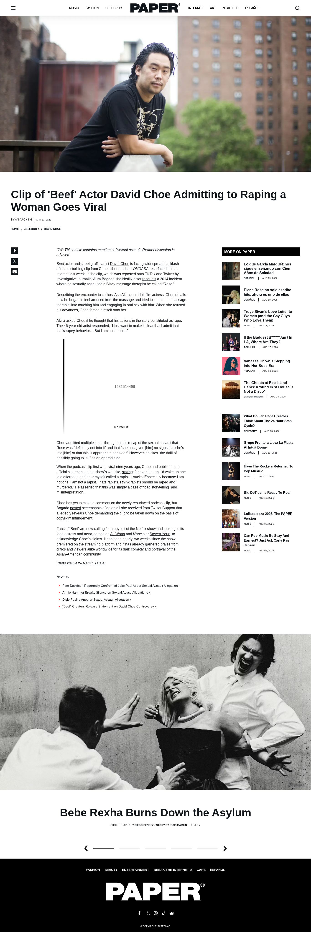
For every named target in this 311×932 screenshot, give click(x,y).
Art (213, 8)
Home (15, 229)
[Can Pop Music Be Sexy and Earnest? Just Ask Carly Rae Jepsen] (231, 542)
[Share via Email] (14, 271)
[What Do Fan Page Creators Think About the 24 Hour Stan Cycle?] (231, 423)
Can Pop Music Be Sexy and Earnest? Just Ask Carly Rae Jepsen (266, 540)
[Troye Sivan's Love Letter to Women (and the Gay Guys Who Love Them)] (231, 318)
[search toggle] (297, 8)
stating (127, 472)
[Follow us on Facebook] (139, 913)
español (252, 8)
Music (74, 8)
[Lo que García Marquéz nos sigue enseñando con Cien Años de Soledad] (231, 271)
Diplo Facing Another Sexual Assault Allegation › (96, 599)
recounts (149, 279)
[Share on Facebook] (14, 250)
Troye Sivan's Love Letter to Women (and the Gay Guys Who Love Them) (268, 316)
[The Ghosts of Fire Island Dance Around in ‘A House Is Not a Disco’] (231, 389)
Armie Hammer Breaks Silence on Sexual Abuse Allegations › (106, 592)
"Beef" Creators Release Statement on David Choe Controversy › (109, 606)
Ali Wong (117, 534)
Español (217, 870)
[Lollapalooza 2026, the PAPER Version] (231, 518)
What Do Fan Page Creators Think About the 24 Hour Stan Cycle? (268, 421)
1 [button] (129, 848)
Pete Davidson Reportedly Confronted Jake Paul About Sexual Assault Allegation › (121, 585)
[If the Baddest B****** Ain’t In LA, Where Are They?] (231, 342)
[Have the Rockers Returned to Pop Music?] (231, 471)
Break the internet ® (173, 870)
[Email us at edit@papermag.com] (171, 913)
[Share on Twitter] (14, 261)
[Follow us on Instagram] (155, 913)
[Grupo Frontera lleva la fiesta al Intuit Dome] (231, 447)
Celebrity (113, 8)
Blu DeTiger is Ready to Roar (267, 492)
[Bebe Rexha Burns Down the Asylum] (155, 712)
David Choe (119, 264)
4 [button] (207, 848)
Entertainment (253, 396)
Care (201, 870)
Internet (195, 8)
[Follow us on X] (147, 913)
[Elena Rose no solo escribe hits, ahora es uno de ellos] (231, 295)
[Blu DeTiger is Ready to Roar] (231, 495)
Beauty (111, 870)
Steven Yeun (160, 534)
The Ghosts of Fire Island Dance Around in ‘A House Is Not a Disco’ (268, 387)
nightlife (230, 8)
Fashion (92, 8)
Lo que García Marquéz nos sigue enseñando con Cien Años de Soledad (267, 268)
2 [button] (155, 848)
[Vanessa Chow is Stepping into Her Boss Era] (231, 366)
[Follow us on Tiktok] (163, 913)
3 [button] (181, 848)
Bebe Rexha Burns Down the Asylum (155, 813)
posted (75, 508)
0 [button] (103, 848)
